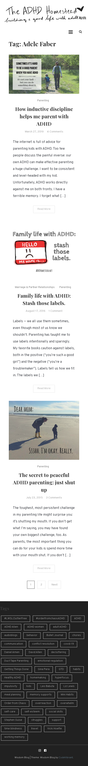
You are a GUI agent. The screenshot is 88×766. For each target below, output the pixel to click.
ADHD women (35, 627)
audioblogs (10, 635)
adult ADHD (60, 627)
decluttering (58, 652)
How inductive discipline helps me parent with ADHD (44, 116)
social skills (56, 711)
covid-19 (69, 644)
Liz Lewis (68, 686)
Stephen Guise (13, 720)
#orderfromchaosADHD (50, 618)
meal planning (12, 694)
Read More (44, 209)
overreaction (43, 703)
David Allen (35, 652)
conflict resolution (43, 644)
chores (76, 635)
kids (28, 686)
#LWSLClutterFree (15, 618)
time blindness (13, 728)
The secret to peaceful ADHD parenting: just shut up (44, 482)
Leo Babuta (47, 686)
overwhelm (67, 703)
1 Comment (56, 311)
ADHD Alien (11, 627)
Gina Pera (44, 669)
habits (76, 669)
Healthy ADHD (12, 677)
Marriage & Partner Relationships (35, 287)
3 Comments (54, 497)
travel (34, 728)
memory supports (41, 694)
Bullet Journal (54, 635)
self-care (9, 711)
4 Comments (55, 131)
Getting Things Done (16, 669)
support (56, 720)
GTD (61, 669)
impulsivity (10, 686)
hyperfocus (62, 677)
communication (13, 644)
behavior (32, 635)
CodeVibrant (66, 757)
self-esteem (32, 711)
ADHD (77, 618)
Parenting (43, 100)
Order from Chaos (15, 703)
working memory (14, 737)
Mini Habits (67, 694)
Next (54, 584)
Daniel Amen (11, 652)
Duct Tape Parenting (16, 661)
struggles (37, 720)
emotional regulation (50, 661)
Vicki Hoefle (54, 728)
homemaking (38, 677)
